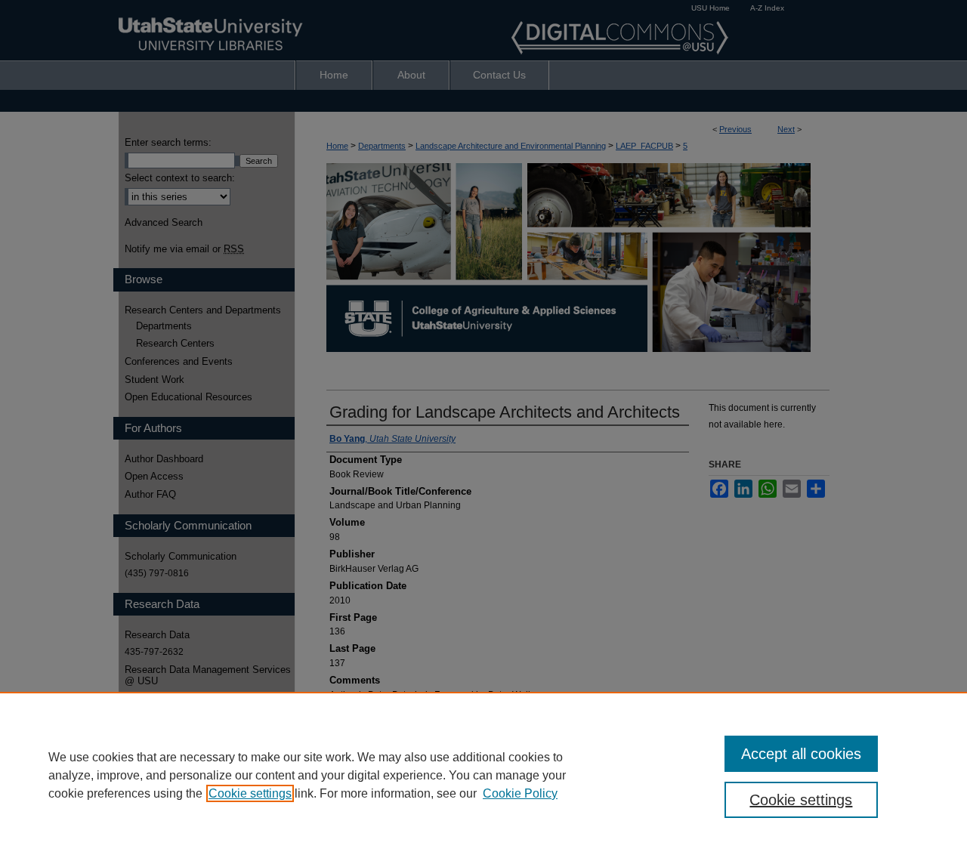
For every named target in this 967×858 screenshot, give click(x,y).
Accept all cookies (801, 753)
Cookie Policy (520, 793)
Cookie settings (250, 793)
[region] (483, 775)
